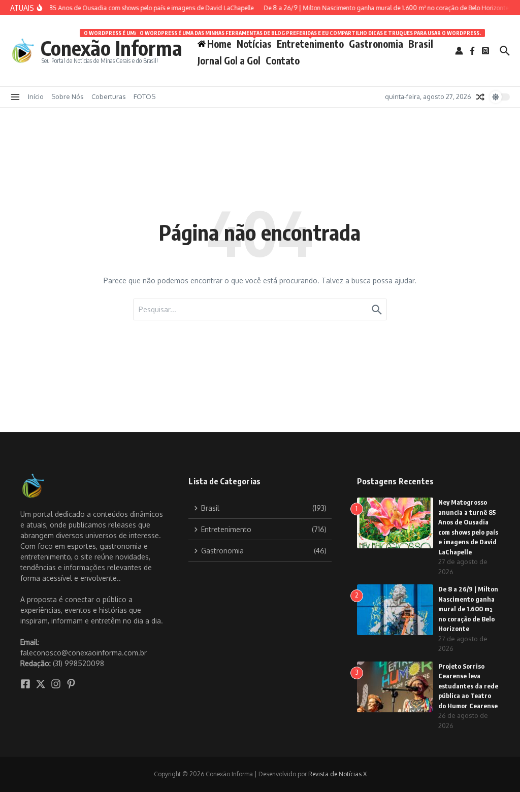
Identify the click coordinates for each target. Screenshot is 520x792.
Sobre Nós (67, 96)
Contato (283, 60)
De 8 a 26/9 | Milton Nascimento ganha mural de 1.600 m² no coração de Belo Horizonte (468, 609)
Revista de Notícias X (337, 774)
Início (36, 96)
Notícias (254, 42)
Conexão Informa (111, 47)
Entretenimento (310, 42)
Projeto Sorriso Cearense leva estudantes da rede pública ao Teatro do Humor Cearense (468, 686)
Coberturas (108, 96)
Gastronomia (376, 44)
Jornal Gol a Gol (229, 60)
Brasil (420, 44)
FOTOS (144, 96)
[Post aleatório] (480, 97)
